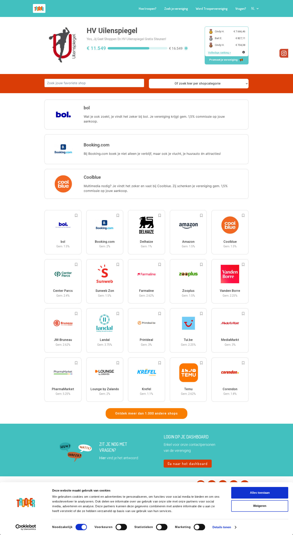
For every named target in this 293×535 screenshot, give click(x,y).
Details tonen (221, 527)
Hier (102, 458)
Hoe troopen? (147, 9)
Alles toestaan (260, 492)
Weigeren (259, 505)
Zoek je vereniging (176, 9)
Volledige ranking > (219, 52)
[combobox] (94, 83)
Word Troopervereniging (211, 9)
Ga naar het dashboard (188, 463)
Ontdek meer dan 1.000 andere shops (146, 413)
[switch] (121, 527)
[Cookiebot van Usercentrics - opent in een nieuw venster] (25, 527)
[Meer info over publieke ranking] (243, 52)
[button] (255, 8)
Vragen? (240, 9)
